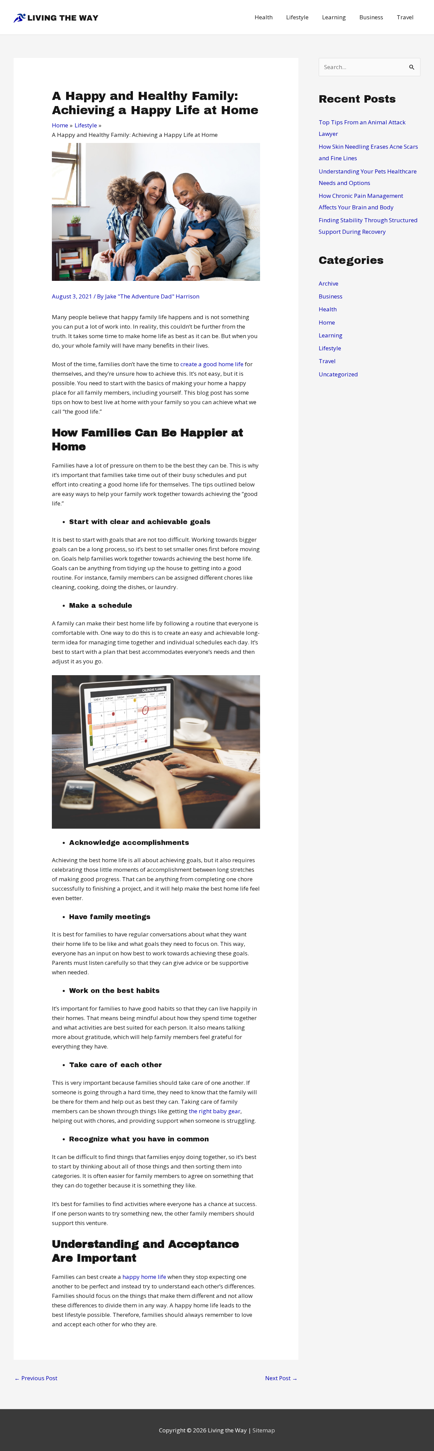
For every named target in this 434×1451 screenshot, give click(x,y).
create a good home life (211, 364)
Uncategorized (338, 374)
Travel (327, 361)
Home (327, 322)
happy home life (144, 1277)
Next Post (281, 1378)
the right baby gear (214, 1111)
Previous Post (35, 1378)
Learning (330, 335)
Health (328, 309)
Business (330, 296)
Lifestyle (330, 348)
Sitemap (264, 1430)
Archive (328, 283)
